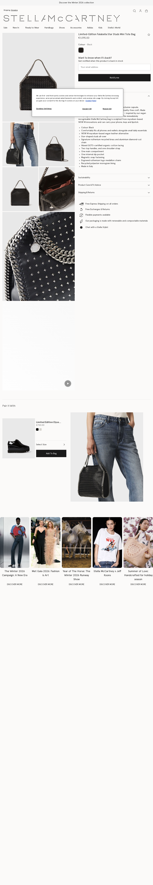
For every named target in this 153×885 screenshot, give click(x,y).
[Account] (140, 11)
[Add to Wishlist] (149, 34)
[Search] (134, 11)
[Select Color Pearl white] (40, 429)
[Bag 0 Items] (146, 11)
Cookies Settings (44, 109)
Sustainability (84, 178)
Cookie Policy (90, 101)
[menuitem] (16, 28)
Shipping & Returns (86, 193)
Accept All (87, 109)
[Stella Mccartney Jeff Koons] (107, 542)
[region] (77, 102)
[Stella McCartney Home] (62, 18)
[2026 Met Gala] (45, 542)
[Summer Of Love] (138, 542)
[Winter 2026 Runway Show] (76, 542)
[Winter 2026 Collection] (14, 542)
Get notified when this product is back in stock (100, 61)
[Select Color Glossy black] (37, 429)
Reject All (107, 109)
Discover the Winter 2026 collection (76, 3)
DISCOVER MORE (14, 584)
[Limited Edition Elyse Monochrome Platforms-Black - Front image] (18, 438)
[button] (38, 77)
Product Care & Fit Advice (89, 185)
